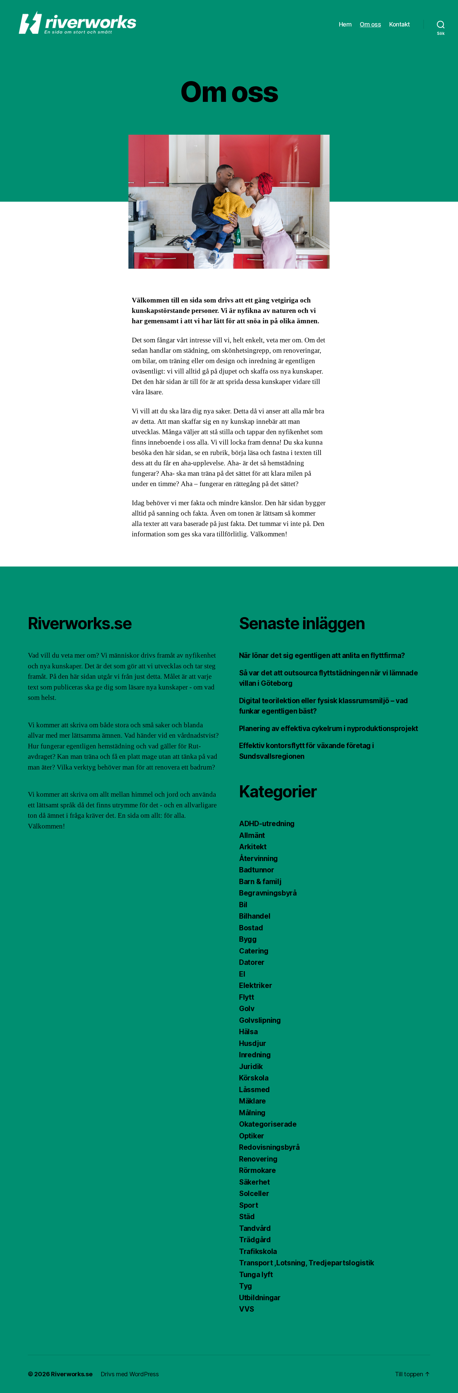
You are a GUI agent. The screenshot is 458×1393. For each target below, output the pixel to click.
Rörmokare (257, 1170)
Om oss (370, 24)
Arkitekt (253, 847)
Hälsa (248, 1031)
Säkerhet (254, 1182)
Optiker (251, 1136)
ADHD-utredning (267, 823)
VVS (246, 1309)
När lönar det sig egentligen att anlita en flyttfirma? (322, 655)
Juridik (251, 1066)
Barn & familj (260, 881)
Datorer (252, 962)
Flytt (246, 997)
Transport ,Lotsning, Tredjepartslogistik (306, 1263)
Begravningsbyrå (268, 893)
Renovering (258, 1159)
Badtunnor (256, 870)
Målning (252, 1113)
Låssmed (254, 1089)
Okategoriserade (268, 1124)
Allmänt (252, 835)
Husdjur (252, 1043)
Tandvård (255, 1228)
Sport (248, 1205)
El (242, 974)
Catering (254, 951)
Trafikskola (258, 1251)
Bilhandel (255, 916)
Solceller (254, 1193)
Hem (345, 24)
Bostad (251, 928)
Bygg (248, 939)
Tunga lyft (256, 1274)
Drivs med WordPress (130, 1374)
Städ (247, 1216)
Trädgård (255, 1240)
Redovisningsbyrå (269, 1147)
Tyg (245, 1286)
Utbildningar (260, 1298)
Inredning (255, 1055)
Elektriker (255, 985)
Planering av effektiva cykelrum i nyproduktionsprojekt (328, 728)
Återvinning (258, 858)
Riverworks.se (72, 1374)
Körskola (254, 1078)
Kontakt (399, 24)
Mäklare (252, 1101)
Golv (246, 1008)
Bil (243, 905)
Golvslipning (260, 1020)
